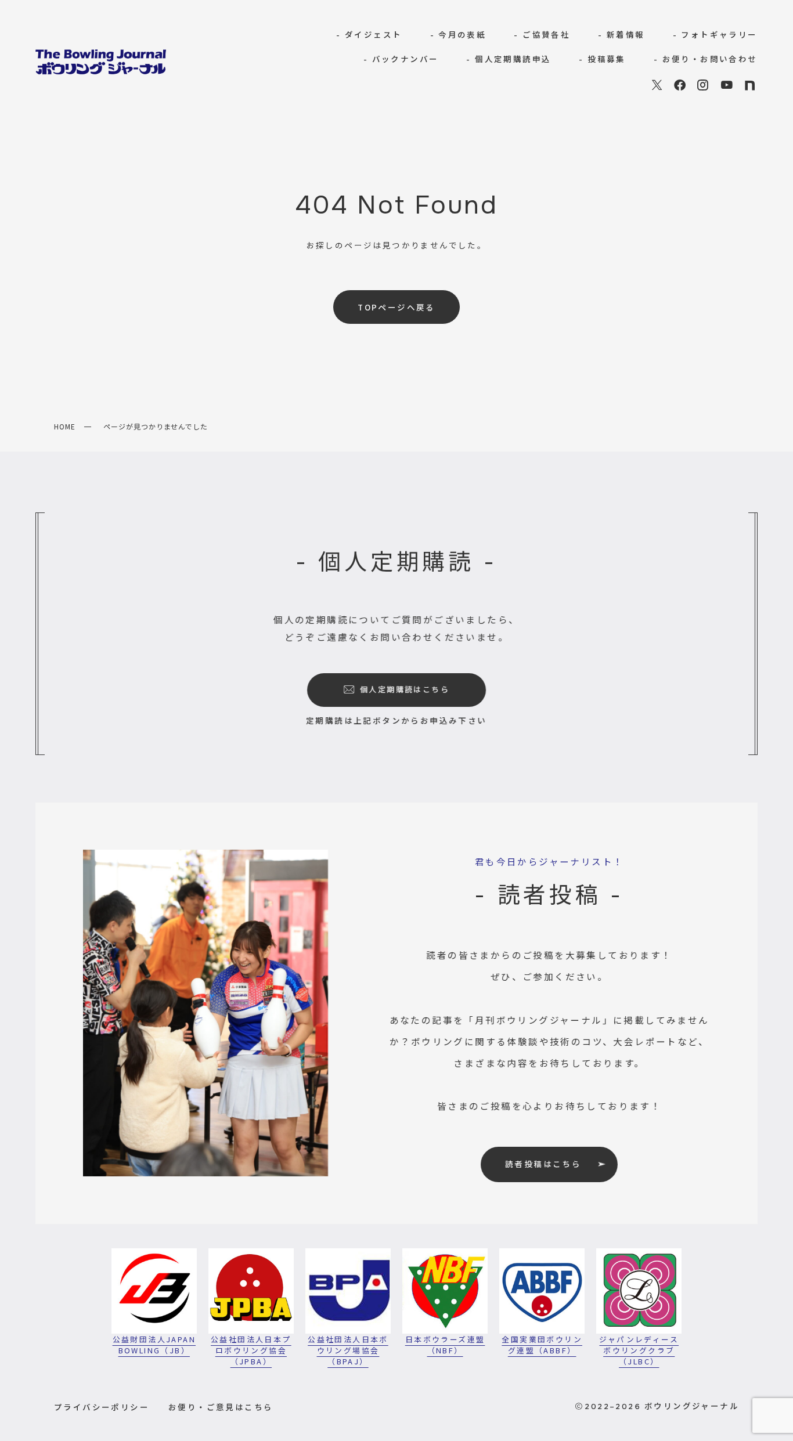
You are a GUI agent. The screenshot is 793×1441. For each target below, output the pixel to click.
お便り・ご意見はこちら (220, 1407)
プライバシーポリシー (101, 1407)
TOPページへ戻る (396, 307)
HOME (64, 426)
